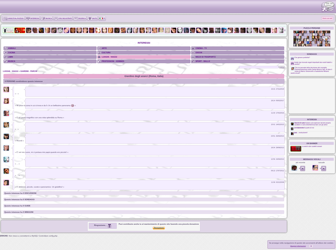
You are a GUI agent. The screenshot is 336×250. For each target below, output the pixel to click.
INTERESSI (34, 18)
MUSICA (48, 18)
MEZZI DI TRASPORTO (206, 57)
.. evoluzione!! (302, 133)
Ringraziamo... (100, 225)
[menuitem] (13, 18)
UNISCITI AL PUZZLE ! (15, 18)
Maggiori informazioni (298, 246)
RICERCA (82, 18)
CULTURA (106, 52)
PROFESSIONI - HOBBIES (113, 61)
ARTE (104, 48)
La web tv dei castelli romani (312, 146)
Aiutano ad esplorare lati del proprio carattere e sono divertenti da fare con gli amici (312, 124)
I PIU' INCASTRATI (65, 18)
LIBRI (10, 57)
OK (311, 246)
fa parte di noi (309, 128)
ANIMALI (12, 48)
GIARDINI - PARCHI (28, 71)
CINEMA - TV (201, 48)
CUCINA (11, 52)
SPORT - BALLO (203, 61)
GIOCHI (199, 52)
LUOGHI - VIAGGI (109, 57)
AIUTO (94, 18)
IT (104, 18)
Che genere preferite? (302, 57)
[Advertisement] (312, 95)
